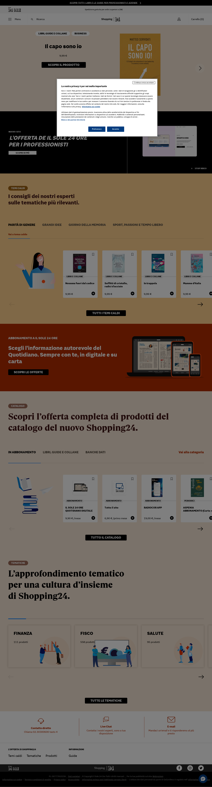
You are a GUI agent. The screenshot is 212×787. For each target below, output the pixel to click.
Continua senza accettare (144, 82)
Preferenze (97, 129)
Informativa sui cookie (91, 107)
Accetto (115, 129)
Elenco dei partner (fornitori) (73, 120)
